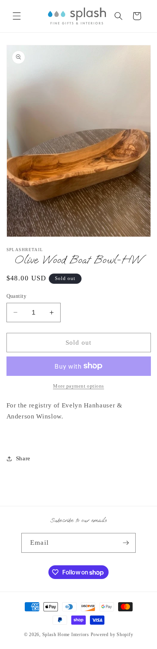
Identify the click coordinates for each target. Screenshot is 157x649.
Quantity (16, 296)
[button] (17, 16)
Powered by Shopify (112, 634)
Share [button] (23, 458)
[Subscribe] (126, 543)
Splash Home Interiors (65, 634)
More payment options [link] (78, 386)
